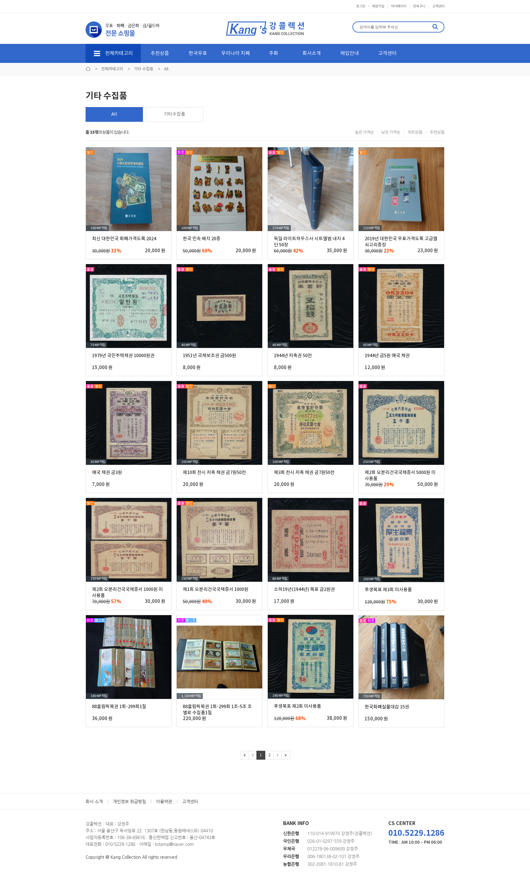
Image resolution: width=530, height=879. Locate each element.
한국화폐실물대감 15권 (387, 707)
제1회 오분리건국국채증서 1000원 (215, 589)
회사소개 (311, 53)
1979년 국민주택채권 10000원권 (123, 355)
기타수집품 (174, 114)
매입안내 (349, 53)
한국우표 (198, 53)
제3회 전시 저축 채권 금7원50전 (304, 472)
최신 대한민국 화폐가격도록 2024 (124, 238)
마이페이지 (398, 6)
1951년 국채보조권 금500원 (209, 355)
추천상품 (160, 53)
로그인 (360, 6)
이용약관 (164, 801)
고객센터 (438, 6)
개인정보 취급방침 (129, 801)
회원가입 (378, 6)
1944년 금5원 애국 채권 (387, 355)
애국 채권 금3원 (107, 472)
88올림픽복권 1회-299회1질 (119, 706)
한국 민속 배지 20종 (202, 238)
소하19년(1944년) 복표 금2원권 (304, 589)
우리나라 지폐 (235, 53)
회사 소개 (94, 801)
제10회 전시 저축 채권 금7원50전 (214, 472)
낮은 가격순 (390, 132)
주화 (273, 53)
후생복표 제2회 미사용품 (297, 706)
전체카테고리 (118, 53)
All (114, 114)
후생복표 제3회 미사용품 (388, 589)
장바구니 (419, 6)
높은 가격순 (364, 132)
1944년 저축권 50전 (293, 355)
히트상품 (415, 132)
